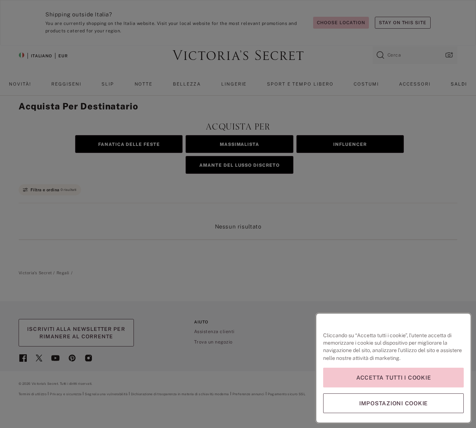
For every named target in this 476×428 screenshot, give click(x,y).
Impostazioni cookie (393, 403)
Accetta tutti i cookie (393, 377)
